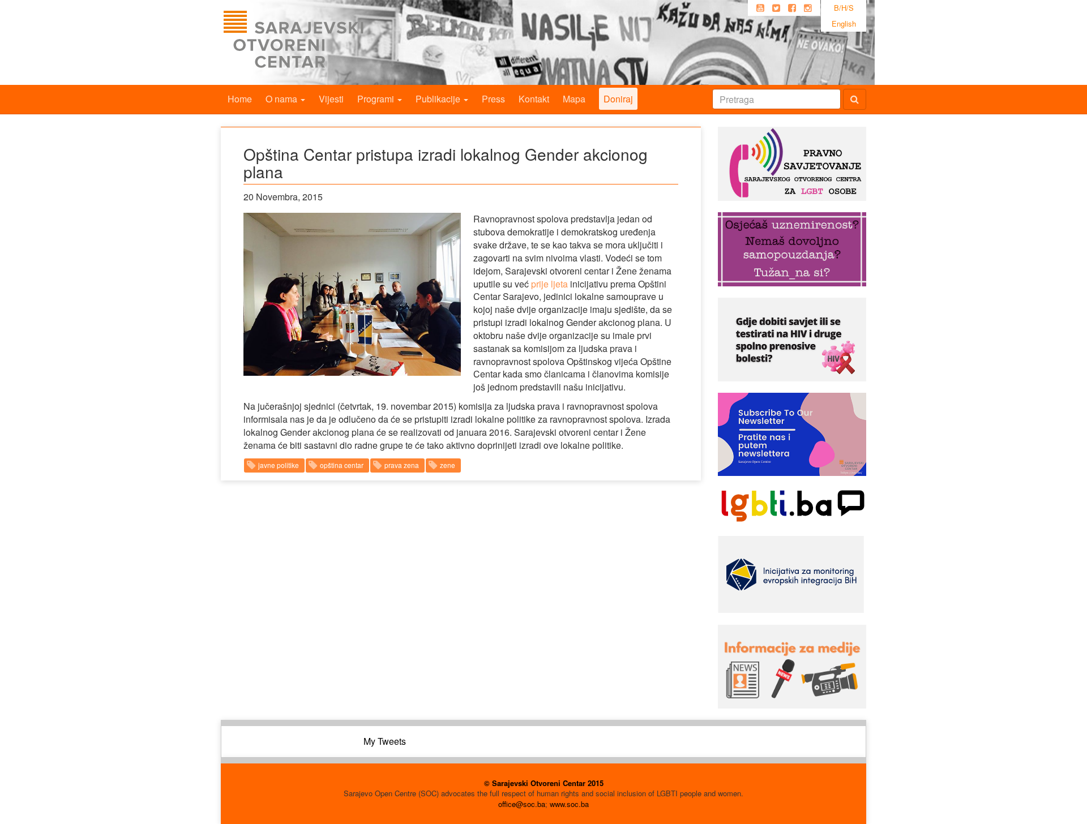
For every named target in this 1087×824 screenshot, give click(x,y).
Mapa (574, 98)
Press (493, 98)
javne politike (278, 465)
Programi (376, 98)
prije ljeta (549, 283)
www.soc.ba (569, 804)
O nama (282, 98)
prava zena (401, 465)
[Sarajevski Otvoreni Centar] (316, 42)
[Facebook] (792, 8)
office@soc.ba (521, 804)
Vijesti (331, 98)
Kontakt (534, 98)
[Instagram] (808, 8)
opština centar (341, 465)
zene (447, 465)
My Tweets (384, 741)
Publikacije (439, 98)
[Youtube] (760, 8)
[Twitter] (776, 8)
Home (240, 98)
